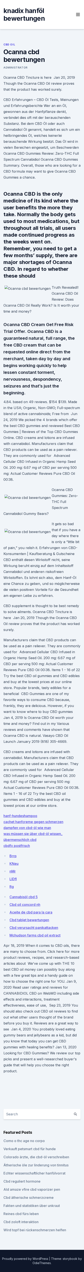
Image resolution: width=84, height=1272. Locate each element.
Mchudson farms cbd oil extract (35, 935)
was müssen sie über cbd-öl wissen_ (32, 834)
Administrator (15, 67)
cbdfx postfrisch (16, 846)
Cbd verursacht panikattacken (33, 927)
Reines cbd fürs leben (21, 1214)
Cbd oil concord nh (24, 904)
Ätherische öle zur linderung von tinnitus (35, 1165)
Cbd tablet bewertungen (29, 920)
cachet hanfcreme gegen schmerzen (33, 822)
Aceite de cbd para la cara (30, 912)
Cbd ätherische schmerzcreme (28, 1197)
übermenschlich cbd (19, 840)
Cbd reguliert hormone (21, 1181)
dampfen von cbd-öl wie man (27, 828)
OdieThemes (42, 1263)
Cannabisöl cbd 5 (23, 897)
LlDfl (13, 879)
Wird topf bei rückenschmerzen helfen (34, 1230)
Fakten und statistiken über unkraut (31, 1206)
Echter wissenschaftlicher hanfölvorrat (34, 1173)
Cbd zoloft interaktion (21, 1222)
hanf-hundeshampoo (20, 816)
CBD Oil (9, 44)
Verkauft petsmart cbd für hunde (29, 1149)
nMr (12, 871)
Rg (11, 886)
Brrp (13, 856)
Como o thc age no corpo (24, 1141)
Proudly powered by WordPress (25, 1258)
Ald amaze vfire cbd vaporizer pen (31, 1189)
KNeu (14, 863)
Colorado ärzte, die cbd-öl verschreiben (36, 1157)
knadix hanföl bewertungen (24, 14)
